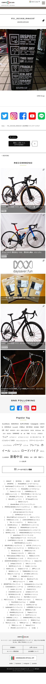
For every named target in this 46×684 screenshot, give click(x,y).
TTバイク (33, 433)
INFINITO (12, 430)
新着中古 (16, 456)
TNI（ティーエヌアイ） (16, 522)
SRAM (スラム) (35, 620)
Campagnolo (34, 424)
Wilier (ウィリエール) (14, 574)
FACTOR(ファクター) (30, 597)
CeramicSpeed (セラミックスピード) (29, 530)
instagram (26, 663)
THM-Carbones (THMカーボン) (16, 556)
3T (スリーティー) (32, 558)
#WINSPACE (15, 424)
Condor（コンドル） (31, 566)
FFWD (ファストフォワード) (15, 548)
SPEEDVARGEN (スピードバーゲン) (30, 532)
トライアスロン (7, 445)
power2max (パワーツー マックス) (23, 535)
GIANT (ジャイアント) (15, 604)
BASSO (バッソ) (13, 571)
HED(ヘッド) (37, 507)
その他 (33, 628)
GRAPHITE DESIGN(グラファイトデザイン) (17, 561)
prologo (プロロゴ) (16, 563)
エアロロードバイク (23, 437)
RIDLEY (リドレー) (15, 615)
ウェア (5, 437)
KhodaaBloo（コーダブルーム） (30, 489)
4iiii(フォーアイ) (34, 517)
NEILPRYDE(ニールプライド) (13, 545)
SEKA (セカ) (12, 527)
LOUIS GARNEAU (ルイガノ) (31, 520)
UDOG (28, 481)
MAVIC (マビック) (16, 610)
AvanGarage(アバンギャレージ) (14, 486)
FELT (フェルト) (8, 599)
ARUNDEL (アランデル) (16, 496)
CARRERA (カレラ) (30, 491)
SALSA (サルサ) (15, 550)
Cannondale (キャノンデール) (14, 586)
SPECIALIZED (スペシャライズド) (16, 620)
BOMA (31, 581)
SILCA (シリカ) (32, 522)
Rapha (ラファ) (32, 612)
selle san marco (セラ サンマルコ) (23, 512)
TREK (4, 210)
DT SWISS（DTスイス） (31, 574)
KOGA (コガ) (10, 568)
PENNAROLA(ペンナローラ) (29, 527)
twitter (11, 663)
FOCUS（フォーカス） (24, 599)
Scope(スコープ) (23, 568)
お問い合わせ (33, 647)
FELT (7, 430)
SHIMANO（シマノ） (12, 617)
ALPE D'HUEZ (24, 424)
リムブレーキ (16, 451)
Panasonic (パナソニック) (23, 509)
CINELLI (5, 392)
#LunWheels (6, 424)
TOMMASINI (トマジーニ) (30, 571)
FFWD (15, 576)
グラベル (5, 347)
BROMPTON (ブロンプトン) (12, 584)
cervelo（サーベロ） (16, 589)
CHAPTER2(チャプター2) (15, 540)
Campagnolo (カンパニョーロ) (33, 584)
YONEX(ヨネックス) (12, 520)
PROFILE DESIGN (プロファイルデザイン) (17, 507)
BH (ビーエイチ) (32, 496)
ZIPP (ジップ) (36, 568)
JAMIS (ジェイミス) (11, 494)
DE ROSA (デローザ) (14, 594)
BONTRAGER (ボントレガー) (23, 543)
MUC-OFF (37, 481)
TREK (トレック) (16, 625)
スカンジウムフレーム (22, 440)
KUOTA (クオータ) (31, 604)
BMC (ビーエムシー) (19, 581)
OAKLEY (8, 481)
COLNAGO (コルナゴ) (15, 592)
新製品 (26, 457)
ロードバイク (13, 392)
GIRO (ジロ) (31, 553)
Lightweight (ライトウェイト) (13, 607)
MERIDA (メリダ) (30, 610)
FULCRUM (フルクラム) (18, 602)
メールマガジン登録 (24, 469)
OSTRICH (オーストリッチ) (23, 514)
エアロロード (12, 437)
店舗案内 (12, 647)
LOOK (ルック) (10, 530)
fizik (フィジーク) (31, 563)
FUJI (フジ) (39, 599)
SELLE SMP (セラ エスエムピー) (16, 517)
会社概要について (33, 651)
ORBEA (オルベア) (29, 550)
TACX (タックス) (10, 623)
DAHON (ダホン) (12, 525)
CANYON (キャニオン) (34, 586)
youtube (34, 663)
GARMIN (32, 602)
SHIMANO (16, 433)
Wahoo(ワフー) (30, 625)
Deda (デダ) (38, 561)
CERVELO (7, 427)
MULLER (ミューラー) (14, 499)
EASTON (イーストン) (31, 594)
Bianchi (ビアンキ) (32, 579)
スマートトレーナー (36, 440)
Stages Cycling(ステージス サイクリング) (23, 538)
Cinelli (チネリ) (31, 589)
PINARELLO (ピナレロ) (16, 612)
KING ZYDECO (25, 430)
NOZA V (9, 433)
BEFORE (6, 155)
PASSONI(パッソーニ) (34, 486)
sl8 (24, 433)
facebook (18, 663)
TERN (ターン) (24, 623)
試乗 (35, 457)
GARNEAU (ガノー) (33, 540)
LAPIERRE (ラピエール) (34, 607)
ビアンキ (25, 445)
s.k (43, 96)
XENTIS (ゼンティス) (15, 566)
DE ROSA (29, 427)
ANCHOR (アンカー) (27, 576)
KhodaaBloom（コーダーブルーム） (28, 484)
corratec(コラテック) (32, 592)
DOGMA (36, 427)
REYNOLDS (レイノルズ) (15, 558)
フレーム (34, 445)
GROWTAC (10, 484)
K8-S (18, 430)
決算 (31, 457)
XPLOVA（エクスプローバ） (19, 628)
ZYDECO (40, 433)
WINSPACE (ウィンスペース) (30, 525)
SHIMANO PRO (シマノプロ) (31, 617)
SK (21, 433)
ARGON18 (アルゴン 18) (15, 579)
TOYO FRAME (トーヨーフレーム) (31, 494)
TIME (28, 433)
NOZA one (38, 430)
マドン (4, 256)
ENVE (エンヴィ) (15, 597)
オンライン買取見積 (13, 651)
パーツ (17, 444)
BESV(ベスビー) (23, 502)
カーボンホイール (35, 437)
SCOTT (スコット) (30, 615)
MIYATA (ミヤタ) (10, 532)
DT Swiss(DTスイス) (32, 499)
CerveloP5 (15, 427)
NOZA (32, 430)
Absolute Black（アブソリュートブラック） (23, 504)
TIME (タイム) (37, 623)
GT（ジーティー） (11, 489)
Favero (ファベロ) (15, 491)
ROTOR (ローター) (33, 548)
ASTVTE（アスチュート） (34, 545)
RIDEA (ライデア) (34, 556)
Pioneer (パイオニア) (17, 553)
